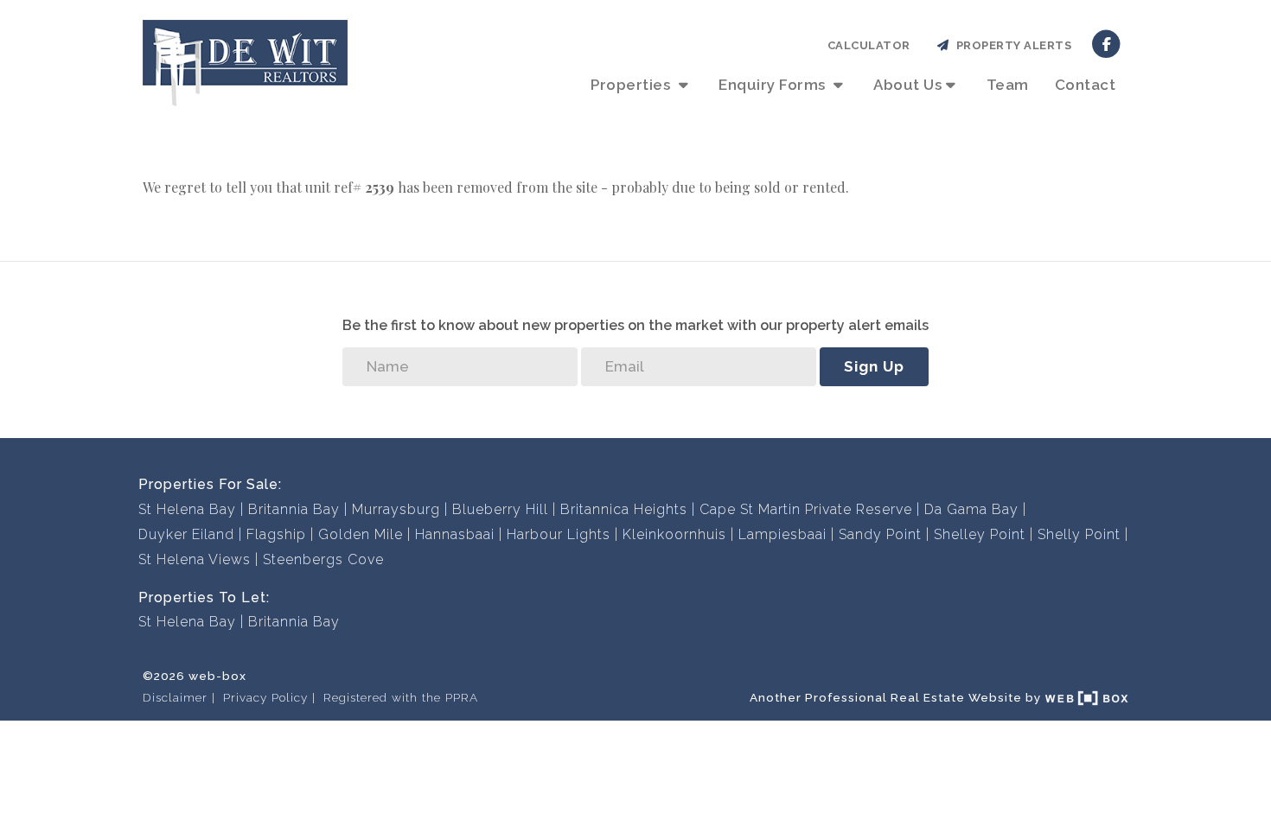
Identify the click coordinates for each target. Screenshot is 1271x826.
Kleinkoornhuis (674, 534)
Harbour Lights (558, 534)
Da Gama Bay (971, 509)
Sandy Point (880, 534)
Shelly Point (1079, 534)
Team (1008, 84)
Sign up (874, 366)
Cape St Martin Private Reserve (805, 509)
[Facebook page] (1106, 43)
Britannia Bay (294, 509)
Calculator (868, 45)
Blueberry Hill (500, 509)
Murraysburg (396, 509)
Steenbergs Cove (323, 559)
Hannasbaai (455, 534)
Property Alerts (1011, 45)
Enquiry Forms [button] (774, 84)
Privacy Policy (265, 697)
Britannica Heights (623, 509)
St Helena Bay (187, 509)
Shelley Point (979, 534)
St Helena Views (194, 559)
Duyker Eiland (186, 534)
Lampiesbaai (782, 534)
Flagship (276, 534)
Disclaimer (175, 697)
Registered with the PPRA (400, 697)
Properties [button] (632, 84)
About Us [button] (907, 84)
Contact (1085, 84)
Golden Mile (360, 534)
